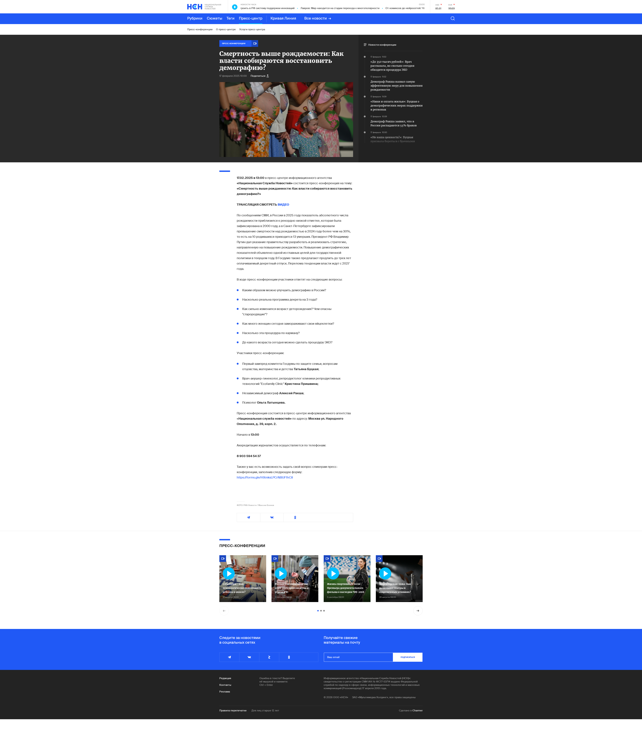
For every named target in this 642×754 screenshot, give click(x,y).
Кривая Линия (283, 18)
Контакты (225, 685)
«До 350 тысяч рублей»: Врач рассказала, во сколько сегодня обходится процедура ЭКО (392, 65)
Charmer (417, 710)
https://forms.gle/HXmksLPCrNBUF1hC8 (265, 477)
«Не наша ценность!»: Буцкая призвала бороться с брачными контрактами (392, 141)
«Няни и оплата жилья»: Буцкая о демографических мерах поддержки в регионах (396, 105)
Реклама (224, 691)
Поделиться (258, 76)
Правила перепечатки (232, 710)
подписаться (408, 657)
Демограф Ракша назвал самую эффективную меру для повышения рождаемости (396, 85)
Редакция (225, 678)
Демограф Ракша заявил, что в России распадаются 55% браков (393, 123)
